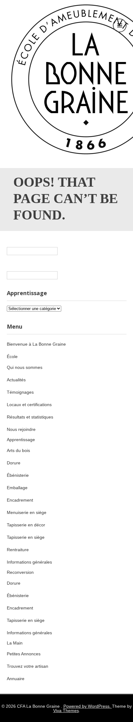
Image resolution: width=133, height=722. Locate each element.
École (12, 356)
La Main (15, 642)
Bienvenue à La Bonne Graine (36, 344)
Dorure (13, 462)
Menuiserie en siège (26, 512)
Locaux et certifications (29, 404)
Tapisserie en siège (26, 537)
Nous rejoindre (21, 429)
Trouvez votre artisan (27, 666)
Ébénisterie (18, 475)
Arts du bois (18, 450)
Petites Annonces (24, 653)
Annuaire (15, 678)
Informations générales (29, 562)
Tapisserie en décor (26, 524)
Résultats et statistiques (30, 416)
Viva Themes (66, 710)
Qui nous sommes (24, 367)
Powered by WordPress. (87, 706)
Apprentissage (21, 439)
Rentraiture (18, 549)
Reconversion (20, 572)
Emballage (17, 487)
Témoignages (20, 392)
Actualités (16, 379)
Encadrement (20, 500)
